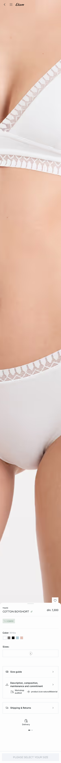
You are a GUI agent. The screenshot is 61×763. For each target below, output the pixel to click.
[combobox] (30, 653)
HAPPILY (5, 608)
